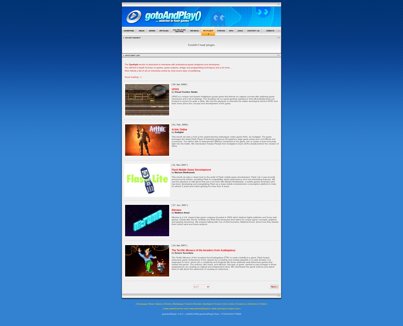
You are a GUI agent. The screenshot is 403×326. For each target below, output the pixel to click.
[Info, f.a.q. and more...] (231, 34)
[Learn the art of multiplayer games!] (179, 34)
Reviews (197, 304)
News (151, 304)
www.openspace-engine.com (225, 309)
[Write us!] (253, 34)
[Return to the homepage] (129, 34)
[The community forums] (221, 34)
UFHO (175, 89)
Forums (217, 304)
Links (231, 304)
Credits (262, 304)
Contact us (241, 304)
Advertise (252, 304)
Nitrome (176, 210)
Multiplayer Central (182, 304)
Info (225, 304)
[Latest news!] (141, 34)
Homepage (142, 304)
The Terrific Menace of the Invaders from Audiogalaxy (204, 250)
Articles (167, 304)
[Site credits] (271, 34)
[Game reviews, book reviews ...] (195, 34)
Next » (274, 287)
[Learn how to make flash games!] (164, 34)
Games (159, 304)
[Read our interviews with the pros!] (208, 34)
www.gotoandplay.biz (200, 309)
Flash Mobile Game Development (191, 169)
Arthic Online (179, 129)
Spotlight (207, 304)
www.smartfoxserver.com (176, 309)
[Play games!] (152, 34)
